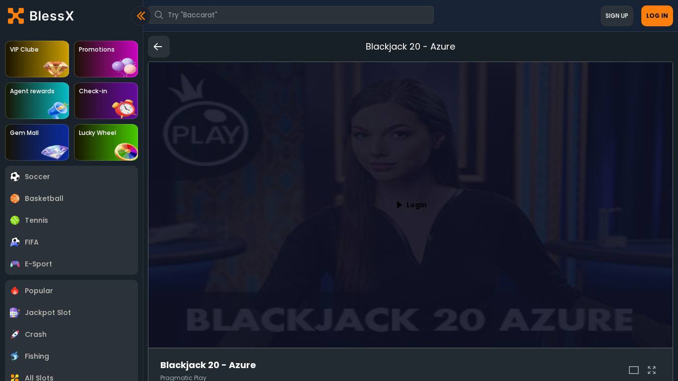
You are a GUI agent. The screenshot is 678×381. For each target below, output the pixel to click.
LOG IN (657, 15)
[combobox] (291, 15)
